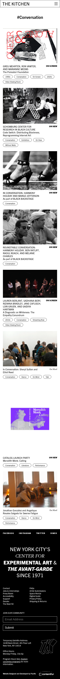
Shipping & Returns (38, 601)
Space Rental (35, 593)
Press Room (8, 593)
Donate (6, 601)
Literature (25, 465)
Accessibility (8, 596)
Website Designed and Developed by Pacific (19, 673)
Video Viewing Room (13, 82)
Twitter (40, 533)
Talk (47, 377)
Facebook (8, 533)
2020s (49, 77)
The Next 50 (8, 604)
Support (6, 598)
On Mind (36, 377)
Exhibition (25, 140)
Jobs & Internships (11, 591)
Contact (6, 588)
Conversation (21, 77)
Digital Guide (35, 596)
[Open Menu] (56, 4)
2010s (7, 320)
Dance (24, 377)
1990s (7, 77)
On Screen (37, 77)
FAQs (32, 588)
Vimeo (53, 533)
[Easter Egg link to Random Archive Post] (48, 653)
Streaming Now (38, 320)
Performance (40, 465)
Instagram (25, 533)
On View (39, 140)
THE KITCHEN (16, 3)
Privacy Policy (35, 598)
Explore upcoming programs (15, 660)
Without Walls (10, 145)
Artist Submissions (38, 591)
